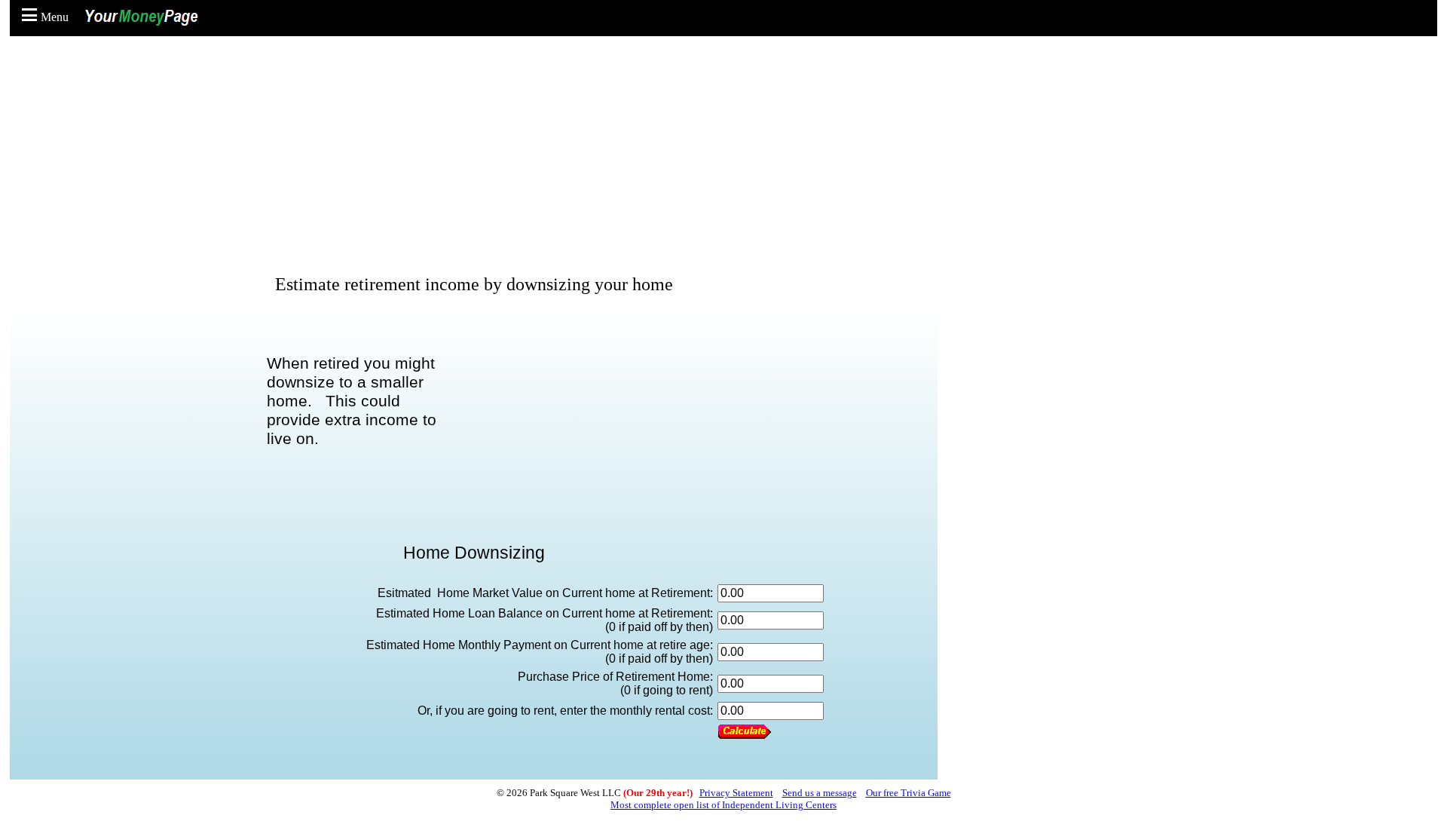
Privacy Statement (736, 792)
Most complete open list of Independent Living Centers (723, 804)
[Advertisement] (727, 158)
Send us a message (819, 792)
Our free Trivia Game (908, 792)
